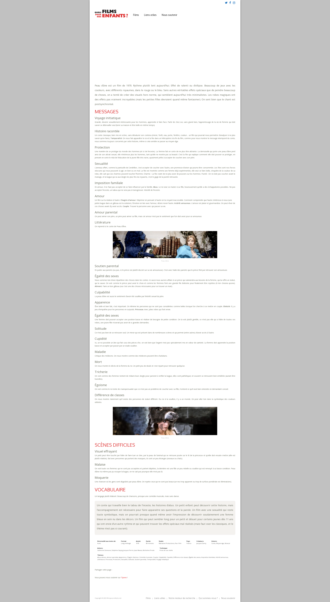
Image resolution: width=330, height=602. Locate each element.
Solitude (161, 70)
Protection (139, 70)
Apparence (168, 64)
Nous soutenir (169, 14)
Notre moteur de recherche (182, 598)
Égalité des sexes (164, 67)
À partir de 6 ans (131, 52)
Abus (133, 64)
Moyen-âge (144, 72)
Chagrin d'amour (182, 64)
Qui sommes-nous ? (208, 598)
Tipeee (124, 577)
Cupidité (127, 67)
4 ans (152, 59)
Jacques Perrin (128, 550)
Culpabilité (225, 64)
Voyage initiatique (209, 70)
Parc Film (178, 543)
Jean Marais (138, 550)
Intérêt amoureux (205, 67)
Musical (155, 72)
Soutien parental (176, 70)
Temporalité (192, 70)
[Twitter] (226, 2)
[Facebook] (230, 2)
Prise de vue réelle (166, 550)
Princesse (127, 70)
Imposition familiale (184, 67)
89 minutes (135, 62)
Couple (215, 64)
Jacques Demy (201, 543)
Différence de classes (143, 67)
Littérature (222, 67)
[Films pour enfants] (111, 17)
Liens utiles (150, 14)
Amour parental (153, 64)
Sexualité (151, 70)
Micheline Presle (148, 550)
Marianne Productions (166, 543)
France (189, 543)
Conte (135, 72)
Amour (140, 64)
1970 (132, 57)
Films (136, 14)
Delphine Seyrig (117, 550)
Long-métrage (126, 543)
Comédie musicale (201, 64)
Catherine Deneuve (104, 550)
